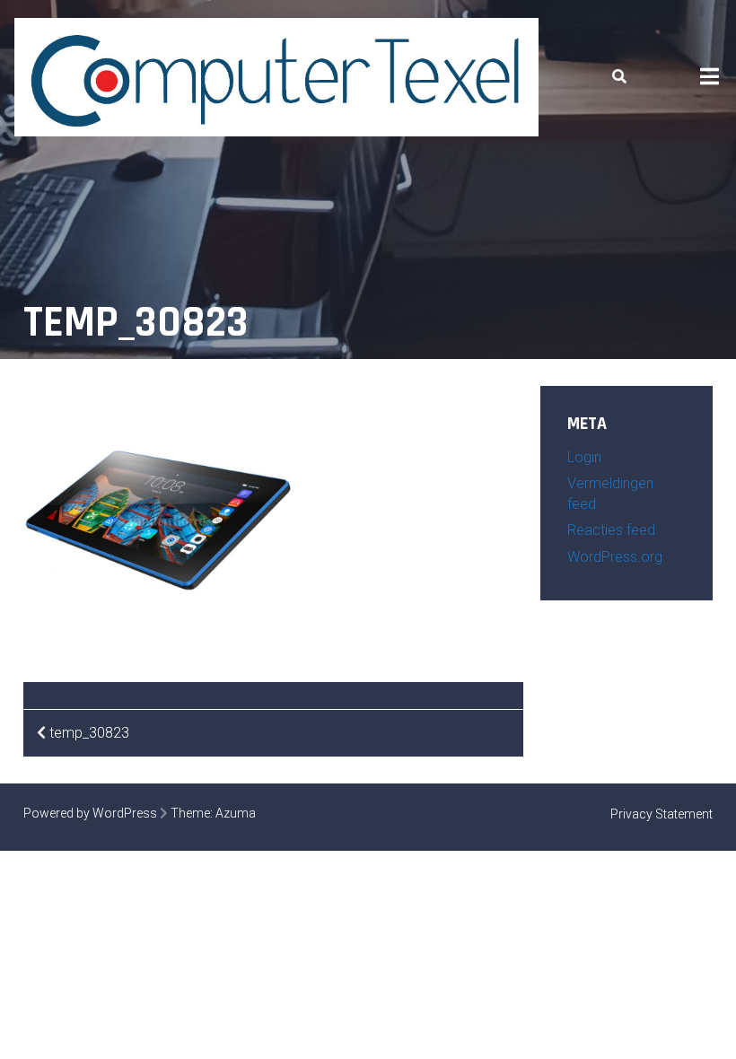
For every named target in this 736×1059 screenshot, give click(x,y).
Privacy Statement (661, 814)
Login (584, 457)
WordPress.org (614, 556)
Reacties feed (611, 529)
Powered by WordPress (90, 813)
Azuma (235, 813)
